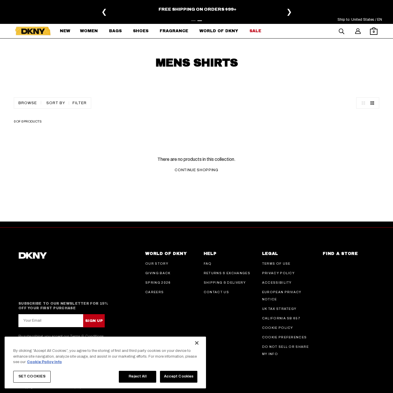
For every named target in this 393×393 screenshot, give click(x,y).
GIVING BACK (158, 273)
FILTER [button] (80, 103)
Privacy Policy (278, 273)
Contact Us (216, 292)
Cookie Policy (277, 327)
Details (91, 10)
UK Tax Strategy (279, 308)
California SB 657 (281, 318)
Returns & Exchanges (227, 273)
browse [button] (27, 103)
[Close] (196, 343)
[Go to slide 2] (199, 20)
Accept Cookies (179, 376)
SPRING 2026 (158, 282)
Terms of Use (276, 263)
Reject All (137, 376)
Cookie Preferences (284, 337)
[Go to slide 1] (193, 20)
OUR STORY (156, 263)
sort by (55, 103)
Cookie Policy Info (44, 362)
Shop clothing (43, 15)
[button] (373, 32)
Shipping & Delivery (225, 282)
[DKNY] (33, 31)
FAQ (208, 263)
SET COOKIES (31, 376)
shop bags (75, 15)
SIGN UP (94, 321)
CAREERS (154, 292)
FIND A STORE (340, 253)
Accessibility (277, 282)
